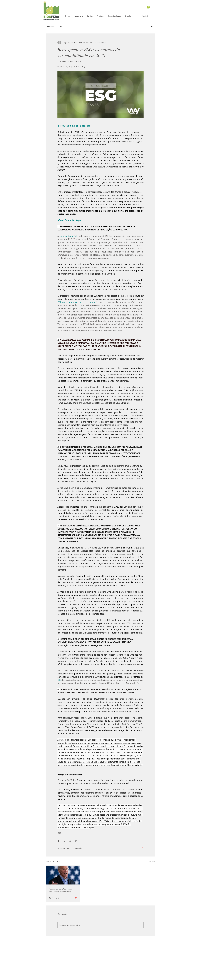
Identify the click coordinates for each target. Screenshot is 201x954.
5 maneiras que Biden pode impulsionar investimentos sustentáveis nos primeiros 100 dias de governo (62, 890)
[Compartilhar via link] (76, 841)
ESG (61, 26)
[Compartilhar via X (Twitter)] (64, 841)
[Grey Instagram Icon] (146, 16)
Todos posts (50, 26)
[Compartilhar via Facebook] (58, 841)
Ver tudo (152, 861)
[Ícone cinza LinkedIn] (143, 16)
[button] (152, 26)
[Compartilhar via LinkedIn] (70, 841)
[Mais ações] (142, 42)
